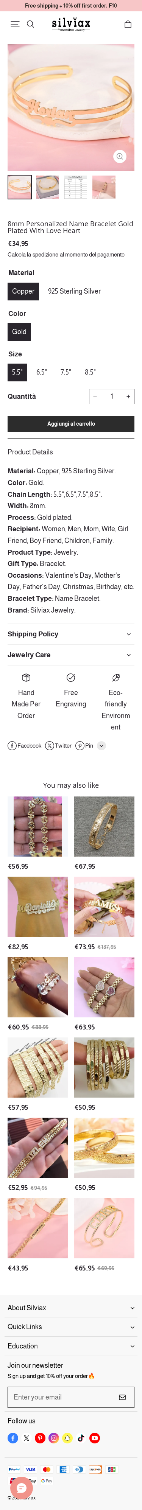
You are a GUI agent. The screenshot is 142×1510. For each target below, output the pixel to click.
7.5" (66, 372)
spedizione (45, 254)
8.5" (90, 372)
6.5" (41, 372)
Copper (23, 291)
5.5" (17, 372)
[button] (15, 24)
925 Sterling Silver (74, 291)
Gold (19, 332)
